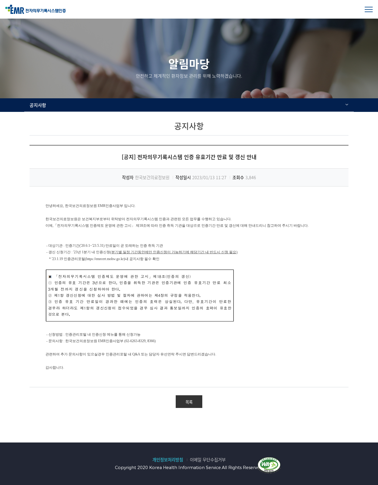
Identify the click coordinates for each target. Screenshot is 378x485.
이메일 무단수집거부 (208, 459)
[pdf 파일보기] (269, 465)
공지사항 (38, 105)
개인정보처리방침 (167, 459)
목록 (189, 402)
